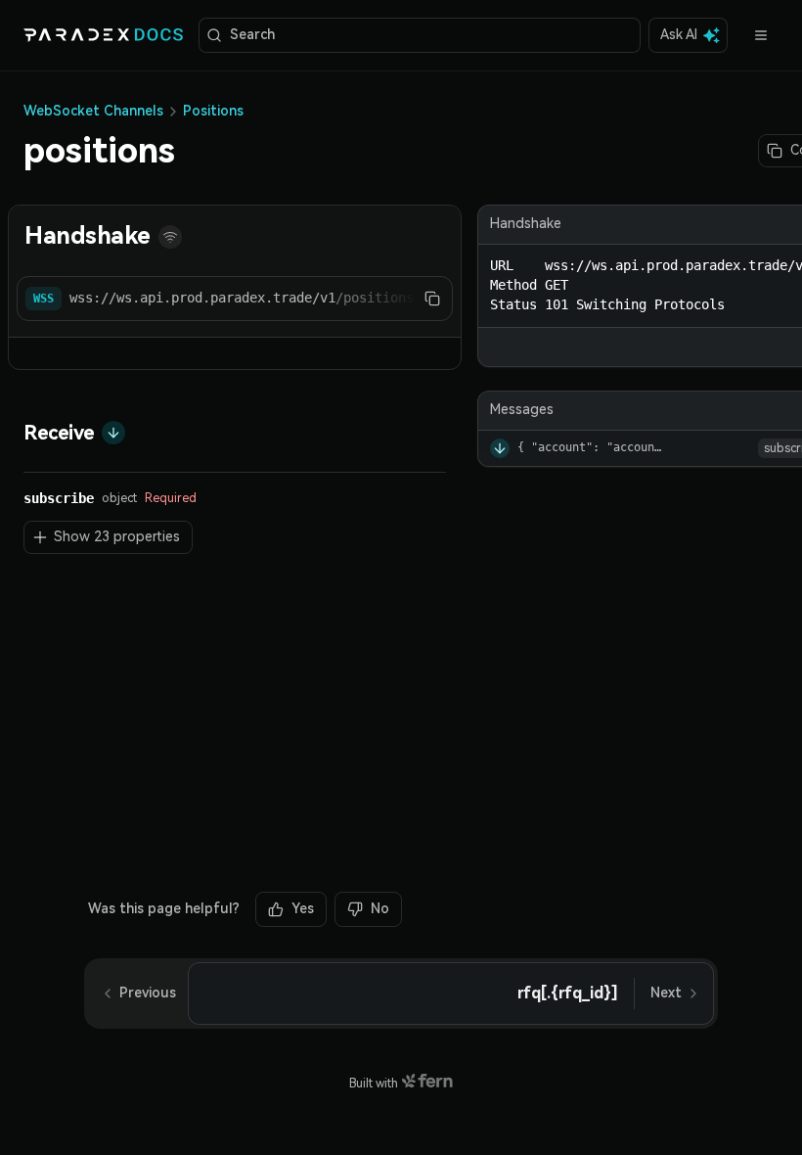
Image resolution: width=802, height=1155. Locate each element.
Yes (302, 908)
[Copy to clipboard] (432, 298)
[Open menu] (761, 35)
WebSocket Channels (93, 110)
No (380, 908)
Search (252, 34)
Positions (213, 110)
